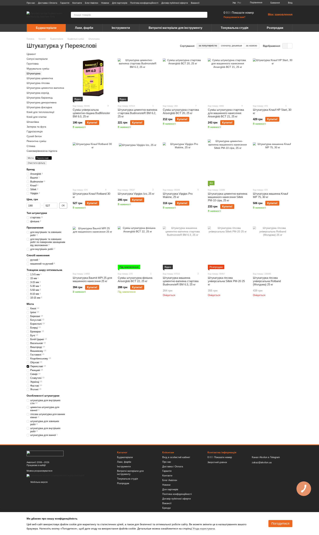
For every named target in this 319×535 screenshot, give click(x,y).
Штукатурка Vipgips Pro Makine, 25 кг (178, 195)
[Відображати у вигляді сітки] (284, 45)
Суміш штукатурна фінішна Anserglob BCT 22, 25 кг (135, 279)
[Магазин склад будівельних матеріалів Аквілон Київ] (45, 453)
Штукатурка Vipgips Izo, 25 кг (136, 193)
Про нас (31, 3)
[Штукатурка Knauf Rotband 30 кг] (92, 162)
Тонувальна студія (234, 27)
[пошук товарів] (204, 15)
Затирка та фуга (36, 126)
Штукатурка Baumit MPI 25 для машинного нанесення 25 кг (92, 279)
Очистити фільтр (36, 163)
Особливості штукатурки (43, 395)
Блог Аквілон (91, 3)
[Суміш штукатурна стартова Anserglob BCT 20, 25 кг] (182, 78)
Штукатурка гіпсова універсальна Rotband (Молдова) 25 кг (267, 281)
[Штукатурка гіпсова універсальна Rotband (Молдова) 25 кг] (272, 246)
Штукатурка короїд (38, 92)
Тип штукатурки (37, 212)
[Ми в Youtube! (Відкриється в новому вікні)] (213, 2)
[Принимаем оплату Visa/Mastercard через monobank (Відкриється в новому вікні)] (56, 475)
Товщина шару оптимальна (44, 269)
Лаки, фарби (84, 27)
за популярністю (208, 45)
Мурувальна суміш (38, 68)
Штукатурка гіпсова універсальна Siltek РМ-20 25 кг (226, 281)
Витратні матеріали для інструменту (175, 27)
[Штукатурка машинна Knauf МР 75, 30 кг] (272, 162)
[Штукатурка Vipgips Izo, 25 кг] (137, 162)
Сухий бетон (34, 136)
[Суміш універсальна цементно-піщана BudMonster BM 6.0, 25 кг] (92, 78)
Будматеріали (46, 27)
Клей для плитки (37, 117)
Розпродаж (275, 27)
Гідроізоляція (35, 131)
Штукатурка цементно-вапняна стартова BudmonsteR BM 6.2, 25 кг (137, 113)
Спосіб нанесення (38, 255)
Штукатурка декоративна (41, 102)
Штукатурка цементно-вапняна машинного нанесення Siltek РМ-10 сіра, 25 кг (227, 197)
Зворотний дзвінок (217, 462)
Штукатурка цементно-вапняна (45, 87)
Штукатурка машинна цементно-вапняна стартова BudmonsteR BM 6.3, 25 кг (180, 281)
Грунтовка (33, 63)
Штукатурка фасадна (39, 107)
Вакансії (195, 3)
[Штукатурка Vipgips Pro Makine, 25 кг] (182, 162)
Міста (30, 303)
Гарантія (64, 3)
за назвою (251, 45)
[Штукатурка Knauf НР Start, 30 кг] (272, 78)
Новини (105, 3)
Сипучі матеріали (37, 58)
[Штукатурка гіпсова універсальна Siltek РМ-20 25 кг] (227, 246)
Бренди (166, 508)
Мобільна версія (39, 482)
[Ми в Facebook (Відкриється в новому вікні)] (209, 2)
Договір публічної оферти (174, 3)
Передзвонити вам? (234, 17)
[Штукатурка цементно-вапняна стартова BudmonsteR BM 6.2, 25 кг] (137, 78)
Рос (239, 3)
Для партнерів (119, 3)
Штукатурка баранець (40, 97)
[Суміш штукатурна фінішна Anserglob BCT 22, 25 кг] (137, 246)
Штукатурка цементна (40, 78)
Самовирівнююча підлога (42, 150)
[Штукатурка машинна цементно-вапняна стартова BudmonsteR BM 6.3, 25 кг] (182, 246)
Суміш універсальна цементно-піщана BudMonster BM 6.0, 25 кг (91, 113)
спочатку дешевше (231, 45)
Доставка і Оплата (47, 3)
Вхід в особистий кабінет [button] (176, 457)
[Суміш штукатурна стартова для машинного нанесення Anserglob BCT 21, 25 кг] (227, 78)
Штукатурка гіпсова (38, 83)
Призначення (35, 227)
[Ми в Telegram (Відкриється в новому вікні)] (222, 2)
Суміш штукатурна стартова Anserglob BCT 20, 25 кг (181, 111)
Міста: (31, 158)
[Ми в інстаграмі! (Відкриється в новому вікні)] (218, 2)
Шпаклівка (33, 121)
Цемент (31, 54)
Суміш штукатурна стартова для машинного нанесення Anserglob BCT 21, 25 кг (226, 113)
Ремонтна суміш (36, 141)
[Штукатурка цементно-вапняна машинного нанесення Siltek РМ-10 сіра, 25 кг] (227, 162)
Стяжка (31, 146)
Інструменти (121, 27)
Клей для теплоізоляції (40, 112)
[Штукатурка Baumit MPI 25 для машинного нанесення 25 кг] (92, 246)
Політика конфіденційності (144, 3)
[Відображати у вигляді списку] (289, 45)
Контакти (77, 3)
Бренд (31, 169)
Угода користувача (204, 528)
